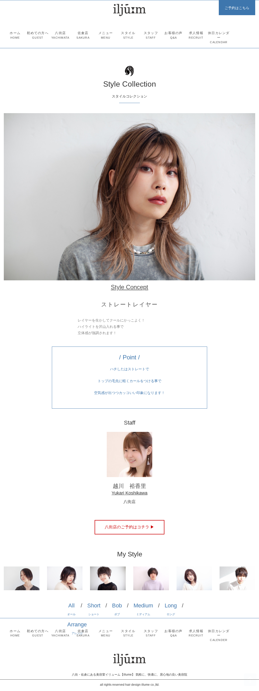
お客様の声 (173, 35)
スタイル (128, 35)
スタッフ (151, 35)
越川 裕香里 (129, 486)
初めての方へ (38, 35)
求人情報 (196, 35)
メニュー (105, 35)
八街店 (60, 35)
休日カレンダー (219, 37)
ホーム (15, 35)
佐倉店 (83, 35)
